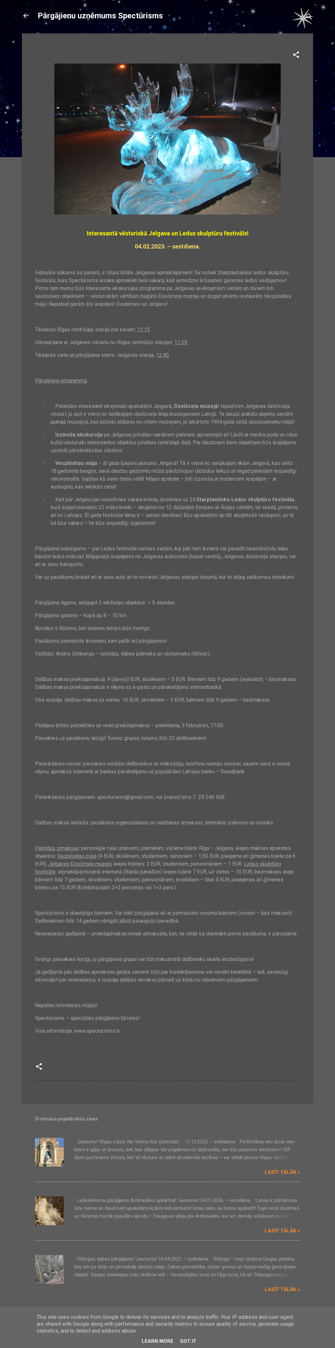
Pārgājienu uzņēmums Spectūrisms (100, 15)
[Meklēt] (309, 18)
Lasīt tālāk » (282, 1172)
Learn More (157, 1341)
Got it (188, 1341)
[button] (296, 56)
